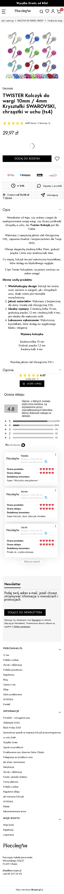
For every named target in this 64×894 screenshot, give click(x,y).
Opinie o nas (9, 684)
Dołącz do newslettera (25, 612)
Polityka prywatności (12, 669)
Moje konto (8, 824)
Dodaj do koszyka (27, 158)
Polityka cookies (10, 660)
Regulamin (36, 620)
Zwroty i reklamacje (12, 665)
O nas (6, 655)
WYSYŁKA (8, 699)
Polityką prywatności (22, 626)
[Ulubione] (47, 11)
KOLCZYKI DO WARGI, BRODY (30, 20)
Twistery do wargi (54, 20)
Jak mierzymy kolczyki (13, 796)
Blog (5, 679)
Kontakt (6, 704)
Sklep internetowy (28, 889)
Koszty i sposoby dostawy (15, 777)
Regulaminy (8, 674)
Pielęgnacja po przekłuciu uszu (18, 757)
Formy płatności (10, 781)
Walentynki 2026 (11, 722)
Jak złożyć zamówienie (14, 762)
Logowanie (8, 834)
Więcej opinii (32, 561)
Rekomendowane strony (14, 811)
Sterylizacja (8, 767)
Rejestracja (8, 829)
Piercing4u (8, 88)
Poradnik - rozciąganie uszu (16, 717)
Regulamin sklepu (11, 791)
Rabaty (6, 806)
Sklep (5, 689)
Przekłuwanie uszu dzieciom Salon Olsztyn (23, 752)
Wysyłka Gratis (10, 742)
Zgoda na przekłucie (13, 747)
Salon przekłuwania (12, 694)
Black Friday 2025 (12, 727)
